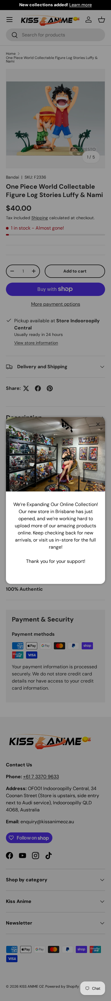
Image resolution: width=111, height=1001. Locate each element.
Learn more (80, 4)
